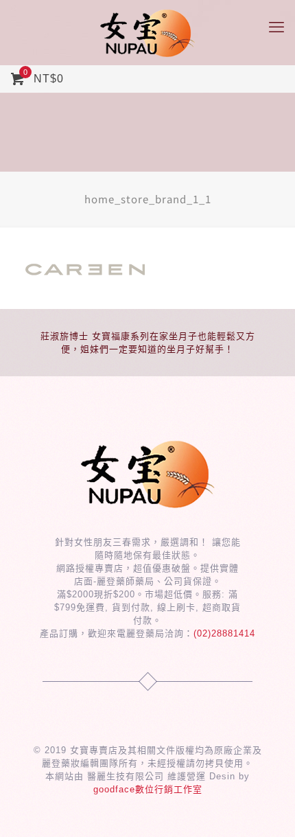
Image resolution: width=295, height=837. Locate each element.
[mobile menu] (276, 27)
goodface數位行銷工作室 (147, 789)
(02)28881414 (224, 633)
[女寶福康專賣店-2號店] (147, 32)
